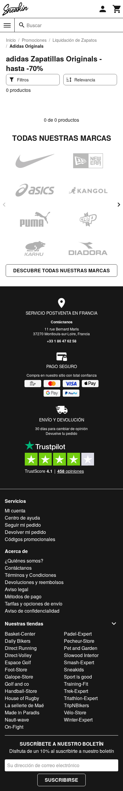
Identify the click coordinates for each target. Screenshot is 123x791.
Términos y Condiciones (30, 574)
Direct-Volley (18, 655)
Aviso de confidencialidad (32, 610)
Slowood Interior (81, 655)
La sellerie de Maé (24, 705)
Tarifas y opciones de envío (33, 603)
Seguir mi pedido (23, 524)
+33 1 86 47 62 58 (61, 341)
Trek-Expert (76, 691)
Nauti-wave (17, 719)
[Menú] (7, 25)
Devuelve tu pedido (61, 433)
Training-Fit (76, 683)
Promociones (34, 40)
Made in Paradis (22, 712)
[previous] (4, 204)
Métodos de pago (23, 596)
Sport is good (78, 676)
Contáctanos (62, 321)
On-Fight (14, 726)
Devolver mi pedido (25, 532)
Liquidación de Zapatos (75, 40)
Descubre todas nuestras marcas (61, 270)
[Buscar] (21, 25)
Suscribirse (61, 779)
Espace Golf (18, 662)
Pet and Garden (80, 648)
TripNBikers (76, 705)
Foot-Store (16, 669)
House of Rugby (22, 698)
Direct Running (21, 648)
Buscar (34, 25)
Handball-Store (21, 691)
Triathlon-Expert (81, 698)
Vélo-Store (75, 712)
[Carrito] (117, 9)
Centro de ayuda (22, 517)
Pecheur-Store (79, 640)
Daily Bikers (17, 640)
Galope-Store (19, 676)
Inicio (11, 40)
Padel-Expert (78, 633)
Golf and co (17, 683)
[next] (119, 204)
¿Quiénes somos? (24, 560)
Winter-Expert (78, 719)
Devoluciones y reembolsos (34, 582)
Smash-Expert (79, 662)
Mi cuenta (15, 510)
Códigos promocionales (30, 539)
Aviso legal (16, 589)
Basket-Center (20, 633)
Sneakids (74, 669)
